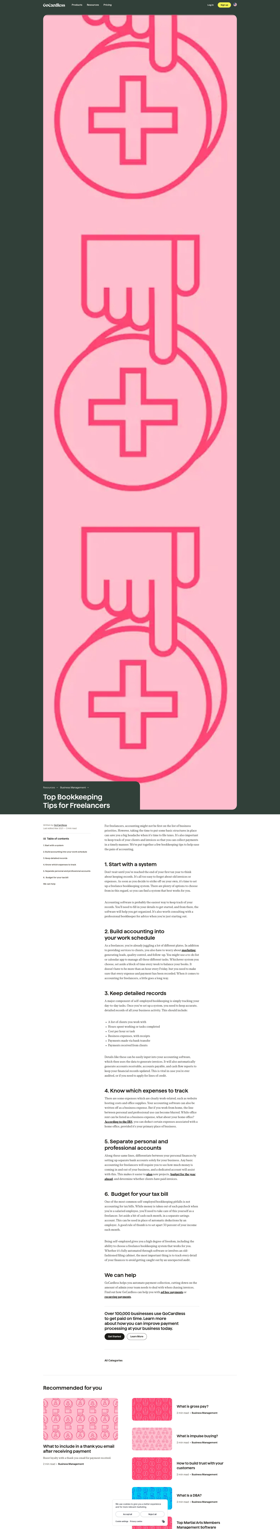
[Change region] (235, 4)
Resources (93, 5)
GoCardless (60, 825)
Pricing (108, 5)
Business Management (73, 787)
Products (77, 5)
